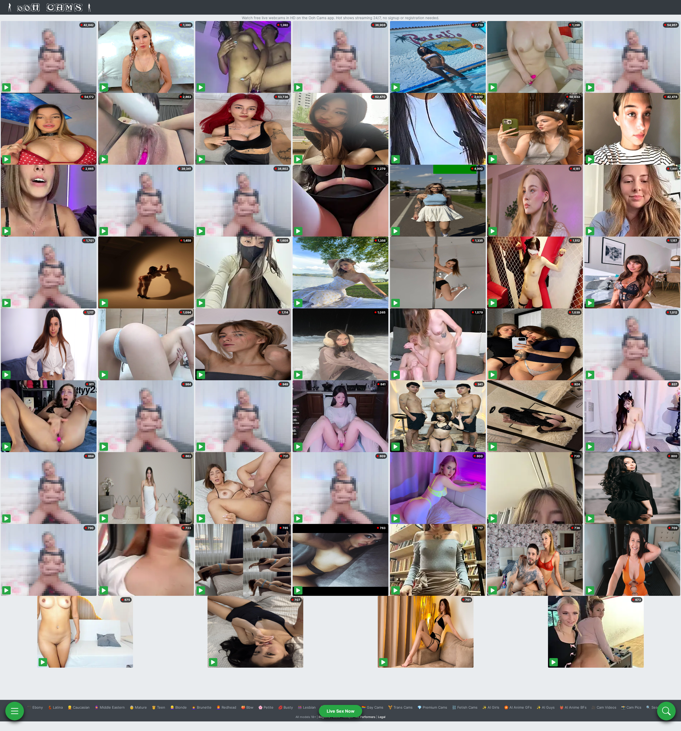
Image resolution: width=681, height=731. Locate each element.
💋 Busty (285, 707)
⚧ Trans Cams (400, 707)
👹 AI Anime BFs (573, 707)
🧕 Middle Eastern (109, 707)
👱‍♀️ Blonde (178, 707)
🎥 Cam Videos (603, 707)
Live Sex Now (341, 711)
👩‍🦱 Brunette (201, 707)
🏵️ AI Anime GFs (518, 707)
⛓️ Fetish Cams (464, 707)
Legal (381, 717)
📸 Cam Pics (631, 707)
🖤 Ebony (35, 707)
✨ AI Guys (546, 707)
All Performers (365, 717)
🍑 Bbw (247, 707)
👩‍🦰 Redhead (226, 707)
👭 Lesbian (307, 707)
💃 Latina (55, 707)
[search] (666, 711)
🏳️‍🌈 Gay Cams (372, 707)
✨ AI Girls (490, 707)
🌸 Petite (265, 707)
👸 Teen (158, 707)
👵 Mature (138, 707)
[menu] (14, 711)
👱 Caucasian (79, 707)
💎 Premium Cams (432, 707)
